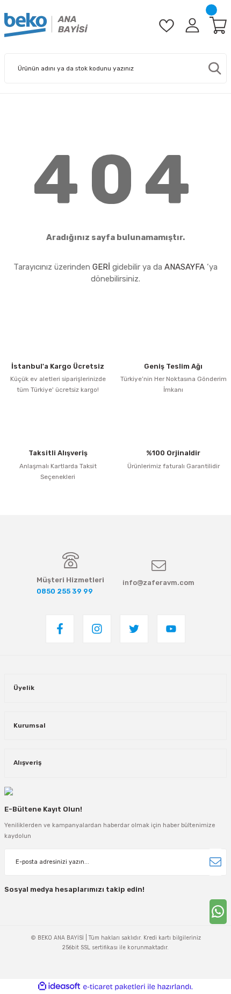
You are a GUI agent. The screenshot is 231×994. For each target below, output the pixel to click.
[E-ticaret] (114, 987)
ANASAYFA (184, 267)
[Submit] (215, 862)
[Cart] (218, 25)
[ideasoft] (59, 986)
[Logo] (46, 25)
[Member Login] (192, 25)
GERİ (101, 267)
